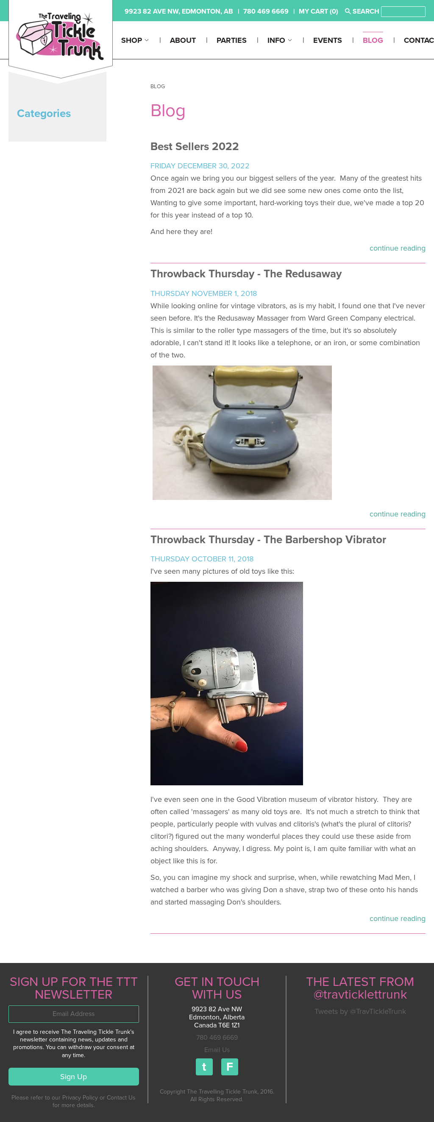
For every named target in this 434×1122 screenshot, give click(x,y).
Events (327, 40)
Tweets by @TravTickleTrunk (360, 1011)
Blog (373, 40)
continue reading (398, 248)
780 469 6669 (217, 1037)
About (183, 40)
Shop (132, 40)
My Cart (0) (318, 11)
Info (277, 40)
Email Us (217, 1050)
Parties (232, 40)
